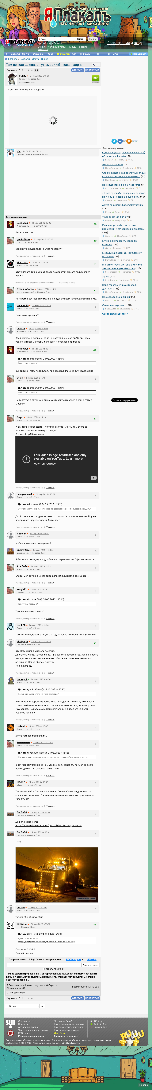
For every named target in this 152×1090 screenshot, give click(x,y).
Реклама (43, 49)
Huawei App (100, 1027)
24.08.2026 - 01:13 (32, 151)
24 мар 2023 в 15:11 (40, 262)
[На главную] (6, 54)
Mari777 (109, 300)
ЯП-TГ (99, 54)
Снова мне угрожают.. (114, 305)
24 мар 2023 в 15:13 (46, 289)
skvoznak (22, 262)
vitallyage (22, 641)
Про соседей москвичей (116, 296)
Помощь (71, 46)
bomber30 (22, 305)
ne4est (21, 726)
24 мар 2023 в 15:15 (38, 328)
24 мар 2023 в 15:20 (36, 417)
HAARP (21, 782)
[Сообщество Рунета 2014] (140, 1037)
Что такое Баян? (63, 1021)
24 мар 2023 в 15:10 (43, 239)
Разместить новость (66, 1036)
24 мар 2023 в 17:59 (40, 812)
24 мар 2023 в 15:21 (45, 494)
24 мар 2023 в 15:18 (35, 378)
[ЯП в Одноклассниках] (129, 141)
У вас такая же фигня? (115, 216)
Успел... (106, 276)
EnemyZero (23, 550)
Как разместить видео (66, 1030)
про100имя (110, 308)
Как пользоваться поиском (69, 1024)
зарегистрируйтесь (73, 976)
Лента (25, 54)
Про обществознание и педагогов (121, 184)
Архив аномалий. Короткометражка (122, 205)
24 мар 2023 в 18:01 (40, 832)
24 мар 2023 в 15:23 (43, 550)
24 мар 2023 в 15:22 (39, 533)
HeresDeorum (111, 168)
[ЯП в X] (133, 141)
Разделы (15, 54)
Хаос (50, 54)
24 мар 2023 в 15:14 (41, 305)
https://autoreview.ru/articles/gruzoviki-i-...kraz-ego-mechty (48, 825)
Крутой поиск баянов (50, 43)
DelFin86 (22, 812)
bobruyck (22, 679)
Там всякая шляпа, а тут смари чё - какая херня (44, 65)
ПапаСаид (110, 180)
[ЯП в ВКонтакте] (120, 141)
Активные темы (57, 46)
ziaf (107, 248)
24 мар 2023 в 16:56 (40, 679)
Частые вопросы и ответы (33, 1030)
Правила (82, 46)
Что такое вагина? (112, 164)
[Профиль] (12, 79)
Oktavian (109, 236)
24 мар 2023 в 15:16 (41, 349)
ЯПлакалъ (50, 256)
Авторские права (28, 1027)
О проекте (24, 1021)
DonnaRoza (110, 260)
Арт (74, 54)
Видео (44, 59)
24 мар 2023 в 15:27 (40, 589)
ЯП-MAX (113, 54)
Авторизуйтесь (32, 976)
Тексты (120, 160)
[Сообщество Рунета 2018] (123, 1037)
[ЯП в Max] (136, 141)
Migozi (108, 220)
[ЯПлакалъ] (20, 42)
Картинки (117, 248)
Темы (80, 39)
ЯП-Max (91, 959)
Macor (108, 212)
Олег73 (21, 328)
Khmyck (21, 533)
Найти (92, 39)
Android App (100, 1024)
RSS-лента (24, 1033)
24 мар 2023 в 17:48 (38, 726)
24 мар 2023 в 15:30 (39, 625)
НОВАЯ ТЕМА (92, 70)
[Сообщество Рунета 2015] (132, 1037)
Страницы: (12, 70)
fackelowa (110, 280)
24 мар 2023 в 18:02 (40, 924)
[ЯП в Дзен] (124, 141)
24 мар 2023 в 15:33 (41, 641)
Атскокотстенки (113, 188)
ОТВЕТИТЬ (77, 70)
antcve (21, 907)
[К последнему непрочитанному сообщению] (36, 70)
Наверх (143, 1084)
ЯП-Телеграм (73, 959)
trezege (109, 200)
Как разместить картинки (68, 1027)
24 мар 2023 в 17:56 (43, 742)
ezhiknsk (22, 924)
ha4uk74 (109, 160)
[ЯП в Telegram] (114, 141)
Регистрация (118, 43)
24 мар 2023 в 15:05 (39, 76)
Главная (13, 59)
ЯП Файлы (84, 54)
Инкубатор (63, 54)
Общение (38, 54)
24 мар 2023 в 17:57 (38, 782)
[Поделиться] (94, 64)
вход (138, 43)
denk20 (21, 625)
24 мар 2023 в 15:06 (41, 223)
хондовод (22, 223)
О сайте (42, 46)
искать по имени (55, 968)
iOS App (98, 1021)
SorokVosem (111, 272)
